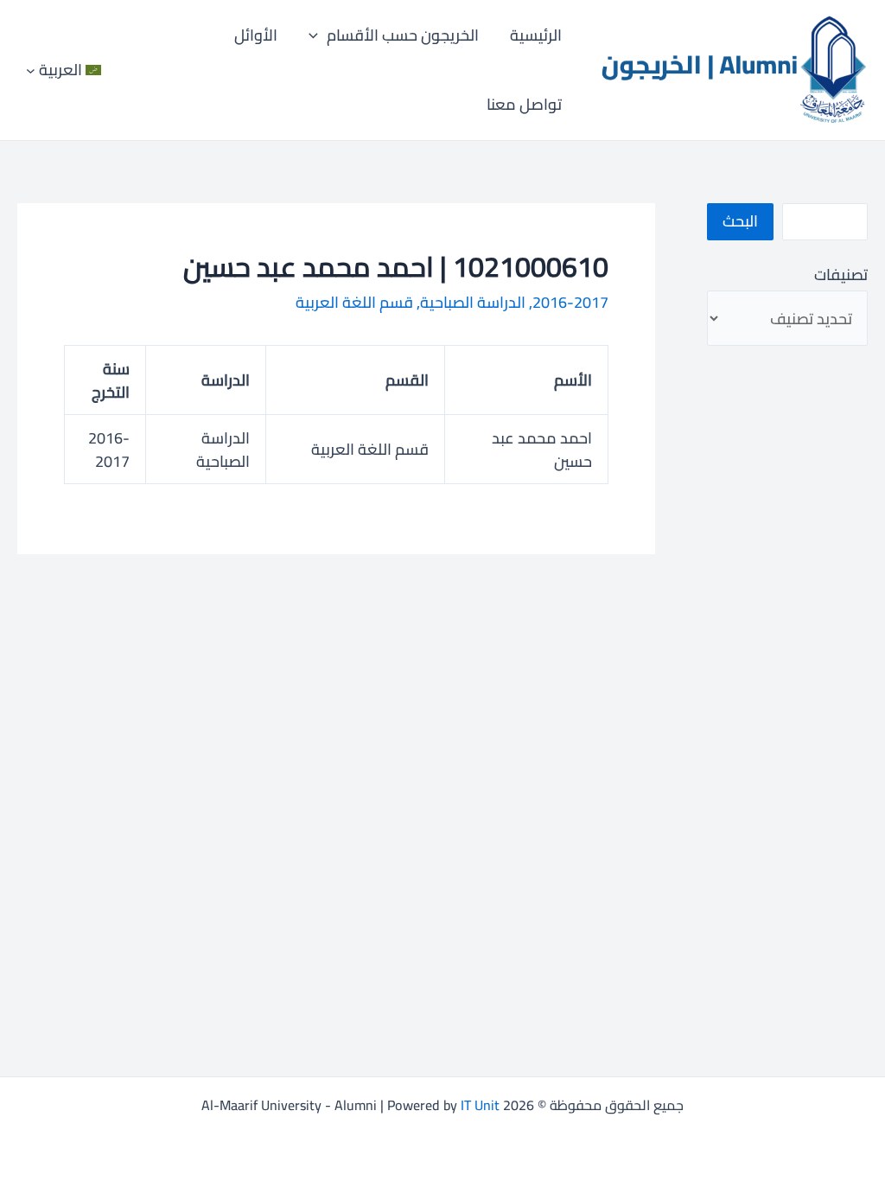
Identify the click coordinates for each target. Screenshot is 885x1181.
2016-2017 (570, 302)
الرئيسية (536, 35)
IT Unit (480, 1105)
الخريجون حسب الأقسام (403, 35)
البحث (740, 221)
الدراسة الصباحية (472, 302)
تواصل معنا (524, 104)
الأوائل (255, 35)
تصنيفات (841, 274)
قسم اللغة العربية (354, 302)
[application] (318, 35)
